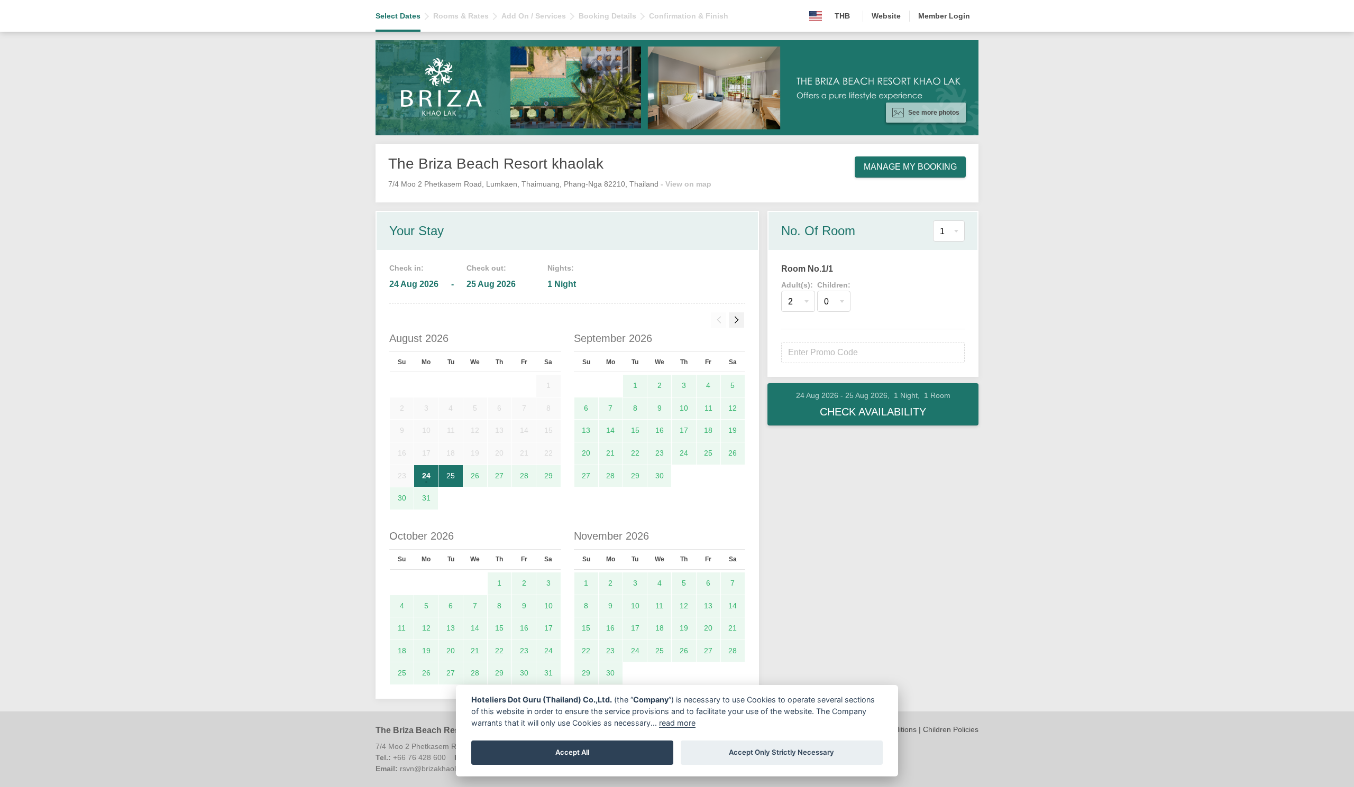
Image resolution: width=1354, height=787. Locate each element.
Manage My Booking (910, 166)
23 (659, 453)
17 (684, 430)
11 (708, 408)
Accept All (572, 752)
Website (886, 16)
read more (677, 722)
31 (426, 498)
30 (402, 498)
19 (732, 430)
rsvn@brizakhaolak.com (440, 768)
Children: (833, 285)
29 (548, 475)
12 (732, 408)
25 (450, 475)
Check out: (486, 268)
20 (586, 453)
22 (635, 453)
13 (586, 430)
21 (610, 453)
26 (475, 475)
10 (684, 408)
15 (635, 430)
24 (426, 475)
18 (708, 430)
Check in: (406, 268)
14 (610, 430)
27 (499, 475)
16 (659, 430)
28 (524, 475)
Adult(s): (797, 285)
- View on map (686, 184)
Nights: (560, 268)
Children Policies (950, 729)
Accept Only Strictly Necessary (781, 752)
